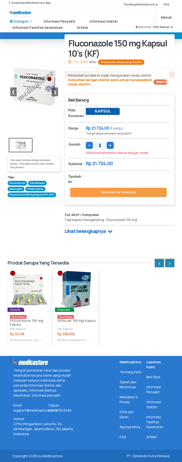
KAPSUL (103, 111)
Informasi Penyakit (59, 21)
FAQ (166, 4)
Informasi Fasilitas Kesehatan (38, 27)
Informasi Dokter (104, 21)
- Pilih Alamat (160, 27)
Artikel (82, 27)
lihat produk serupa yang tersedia (121, 62)
